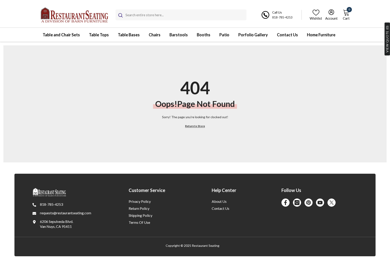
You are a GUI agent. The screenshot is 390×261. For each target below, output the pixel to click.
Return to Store (195, 126)
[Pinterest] (308, 203)
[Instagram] (297, 203)
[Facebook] (285, 203)
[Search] (181, 14)
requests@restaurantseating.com (65, 213)
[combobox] (185, 14)
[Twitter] (331, 203)
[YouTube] (320, 203)
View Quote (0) (387, 39)
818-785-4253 (282, 17)
